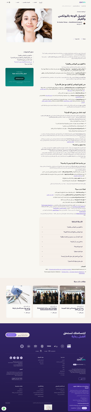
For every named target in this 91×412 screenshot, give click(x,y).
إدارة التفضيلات (73, 408)
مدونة (64, 369)
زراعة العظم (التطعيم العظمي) (39, 394)
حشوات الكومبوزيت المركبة (60, 389)
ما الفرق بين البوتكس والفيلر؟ (25, 55)
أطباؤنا (64, 363)
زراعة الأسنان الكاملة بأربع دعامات (38, 392)
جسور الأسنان (62, 390)
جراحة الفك (21, 389)
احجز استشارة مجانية (81, 214)
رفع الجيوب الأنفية (41, 396)
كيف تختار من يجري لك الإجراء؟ (24, 60)
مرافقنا (63, 367)
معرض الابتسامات (62, 373)
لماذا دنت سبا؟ (28, 64)
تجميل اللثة (70, 91)
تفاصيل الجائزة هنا (76, 207)
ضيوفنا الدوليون (55, 210)
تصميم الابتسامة (49, 95)
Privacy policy (7, 402)
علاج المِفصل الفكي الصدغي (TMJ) (17, 392)
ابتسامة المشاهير (79, 97)
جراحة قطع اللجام (20, 390)
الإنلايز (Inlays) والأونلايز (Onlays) (59, 392)
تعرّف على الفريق (70, 142)
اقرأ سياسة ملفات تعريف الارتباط (83, 403)
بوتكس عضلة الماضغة (68, 101)
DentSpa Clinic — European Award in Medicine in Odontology (73, 272)
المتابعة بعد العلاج (41, 360)
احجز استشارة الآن (19, 78)
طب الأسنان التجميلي (78, 176)
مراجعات (63, 365)
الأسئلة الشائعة (62, 371)
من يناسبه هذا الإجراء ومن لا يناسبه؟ (23, 62)
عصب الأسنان (20, 394)
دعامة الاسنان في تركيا (61, 394)
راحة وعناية (42, 363)
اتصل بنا (63, 360)
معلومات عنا (63, 375)
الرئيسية (40, 2)
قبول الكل (84, 408)
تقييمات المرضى (62, 208)
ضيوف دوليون (41, 362)
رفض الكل (79, 408)
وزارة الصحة (39, 403)
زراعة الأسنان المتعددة (40, 390)
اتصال (75, 364)
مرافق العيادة (56, 208)
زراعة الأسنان (42, 389)
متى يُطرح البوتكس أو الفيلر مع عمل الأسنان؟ (21, 57)
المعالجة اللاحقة (82, 212)
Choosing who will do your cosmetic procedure (60, 269)
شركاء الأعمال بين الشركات (60, 362)
